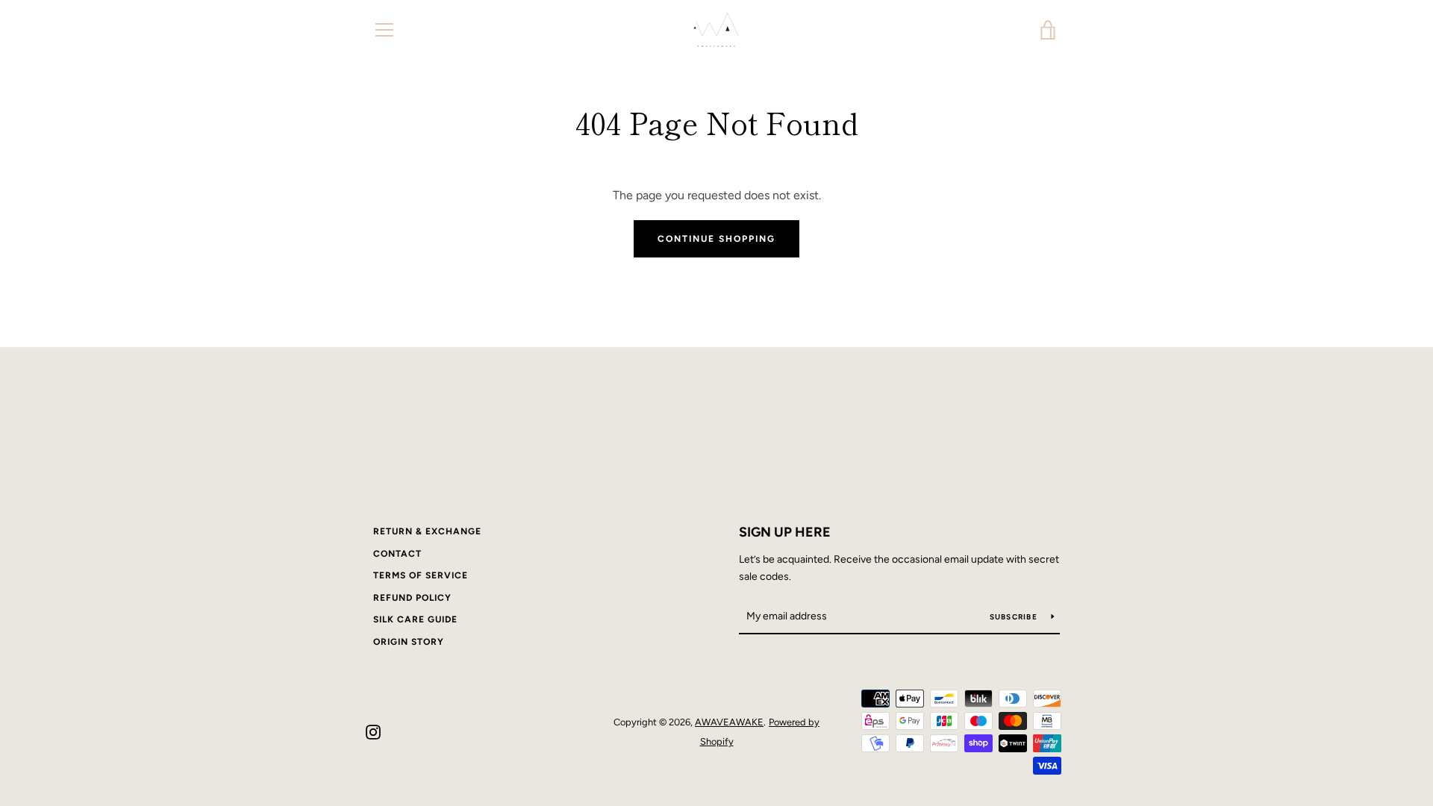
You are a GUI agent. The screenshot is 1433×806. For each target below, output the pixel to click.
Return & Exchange (427, 531)
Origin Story (408, 642)
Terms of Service (420, 575)
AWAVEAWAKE (729, 722)
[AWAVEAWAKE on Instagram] (373, 731)
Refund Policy (412, 598)
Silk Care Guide (415, 619)
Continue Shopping (716, 239)
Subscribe (1015, 617)
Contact (397, 554)
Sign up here (785, 532)
